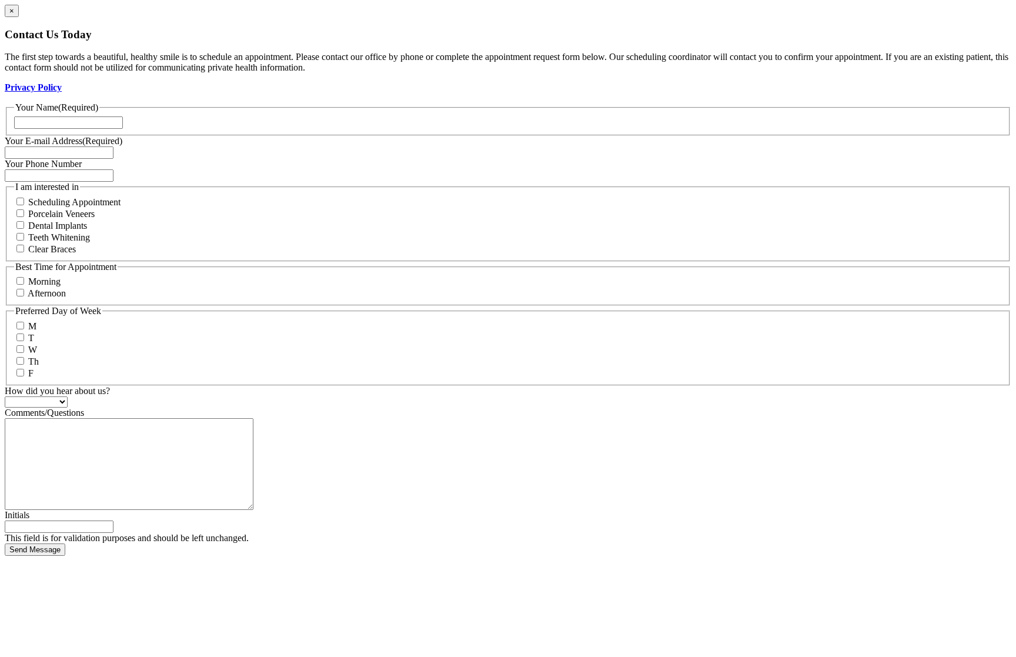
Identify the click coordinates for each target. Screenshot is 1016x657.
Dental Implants (57, 226)
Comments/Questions (44, 413)
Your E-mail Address (63, 141)
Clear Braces (52, 249)
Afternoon (47, 293)
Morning (44, 281)
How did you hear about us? (57, 391)
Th (33, 361)
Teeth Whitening (59, 237)
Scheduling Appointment (74, 202)
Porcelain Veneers (61, 214)
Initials (17, 515)
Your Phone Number (43, 164)
